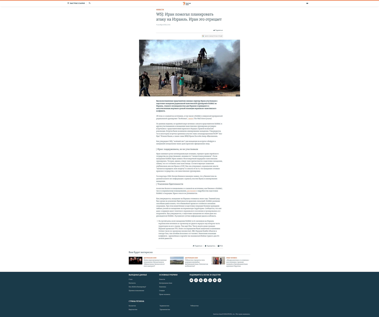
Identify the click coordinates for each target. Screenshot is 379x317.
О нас (131, 279)
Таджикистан (164, 306)
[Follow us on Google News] (215, 280)
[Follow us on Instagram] (196, 280)
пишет (191, 119)
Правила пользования (136, 290)
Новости (160, 10)
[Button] (218, 30)
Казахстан (132, 306)
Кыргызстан (133, 309)
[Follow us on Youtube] (191, 280)
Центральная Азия (150, 258)
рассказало (191, 191)
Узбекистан (194, 306)
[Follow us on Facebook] (201, 280)
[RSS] (219, 280)
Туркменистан (165, 309)
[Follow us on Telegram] (205, 280)
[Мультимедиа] (307, 3)
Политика (162, 287)
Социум (162, 290)
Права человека (231, 258)
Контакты (132, 283)
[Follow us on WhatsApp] (210, 280)
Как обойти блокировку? (137, 287)
